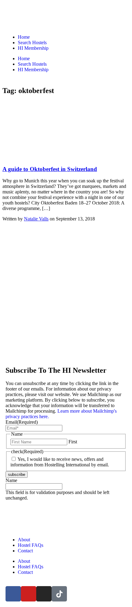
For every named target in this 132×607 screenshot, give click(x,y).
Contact (25, 550)
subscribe (16, 474)
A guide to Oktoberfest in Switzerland (49, 169)
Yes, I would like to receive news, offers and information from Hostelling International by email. (59, 462)
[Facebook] (13, 593)
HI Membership (33, 48)
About (24, 539)
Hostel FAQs (30, 545)
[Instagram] (44, 593)
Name (11, 480)
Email (22, 422)
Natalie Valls (36, 218)
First (72, 441)
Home (24, 37)
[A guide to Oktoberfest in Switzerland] (48, 157)
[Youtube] (28, 593)
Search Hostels (32, 42)
